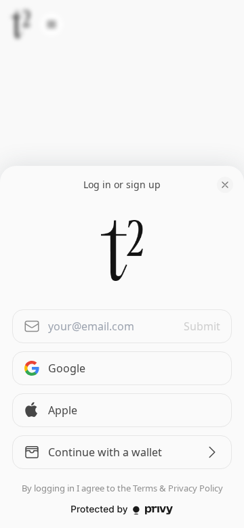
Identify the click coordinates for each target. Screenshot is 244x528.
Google (66, 368)
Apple (62, 410)
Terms (145, 488)
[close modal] (225, 185)
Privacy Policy (195, 488)
